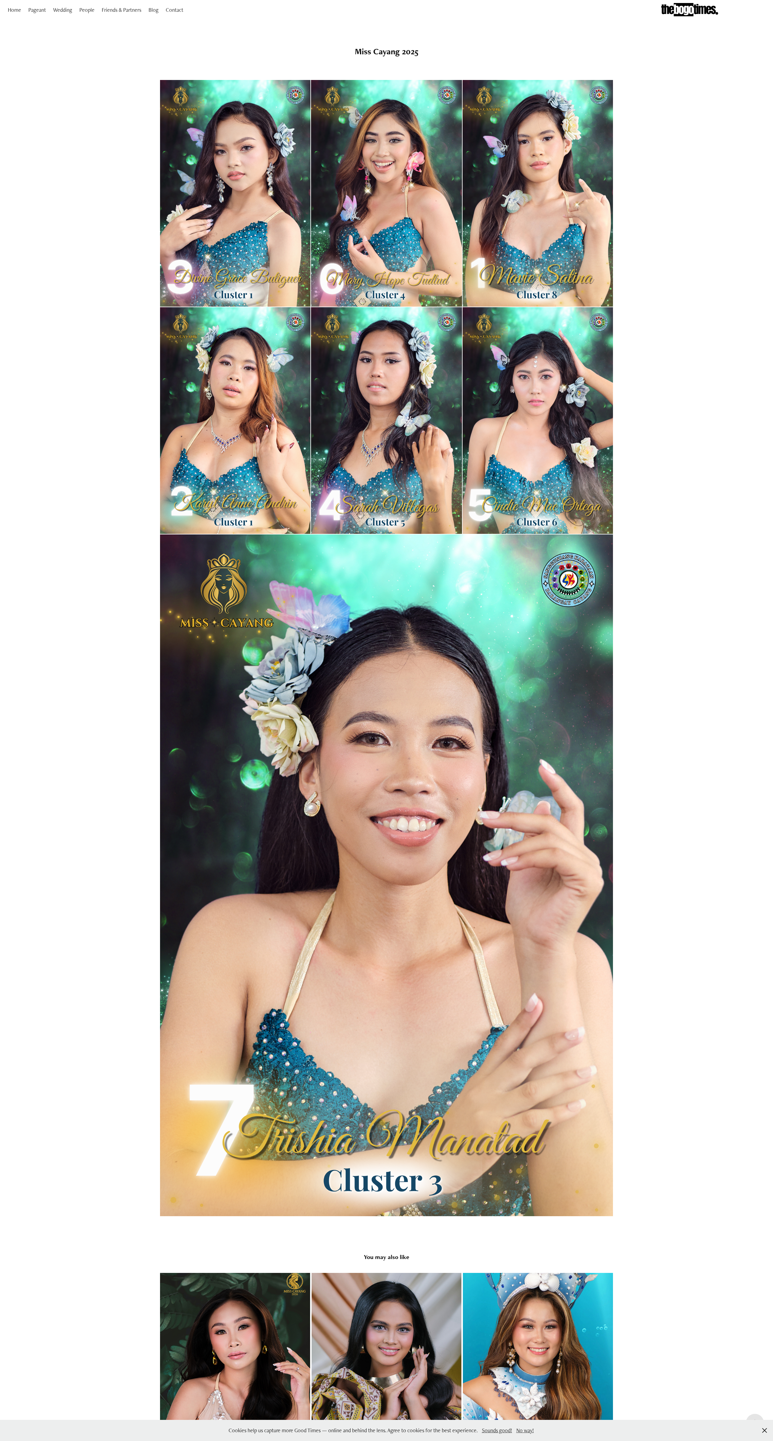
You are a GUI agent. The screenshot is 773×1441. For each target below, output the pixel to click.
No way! (525, 1430)
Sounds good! (497, 1430)
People (87, 9)
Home (14, 9)
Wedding (62, 9)
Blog (154, 9)
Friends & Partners (121, 9)
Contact (174, 9)
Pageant (37, 9)
